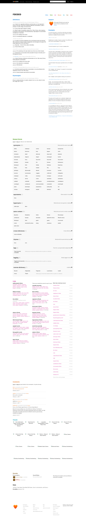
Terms (54, 509)
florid (26, 165)
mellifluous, (16, 328)
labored (37, 170)
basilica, (23, 302)
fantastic (26, 162)
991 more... (15, 317)
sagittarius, (39, 328)
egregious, (43, 328)
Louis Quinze (49, 270)
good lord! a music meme (52, 86)
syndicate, (38, 310)
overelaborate (39, 181)
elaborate (60, 154)
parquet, (25, 303)
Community (22, 1)
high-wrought (27, 170)
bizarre (15, 151)
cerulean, (26, 334)
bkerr (14, 387)
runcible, (22, 285)
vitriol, (45, 288)
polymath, (15, 315)
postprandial (15, 323)
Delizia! (50, 37)
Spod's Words (16, 339)
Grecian (48, 215)
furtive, (17, 313)
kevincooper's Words (37, 306)
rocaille (59, 270)
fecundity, (46, 307)
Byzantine (16, 215)
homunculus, (34, 292)
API (43, 506)
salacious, (44, 333)
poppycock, (44, 327)
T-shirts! (24, 513)
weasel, (17, 342)
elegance (27, 156)
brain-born (27, 151)
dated (26, 154)
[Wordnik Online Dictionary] (16, 1)
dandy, (40, 288)
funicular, (14, 342)
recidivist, (20, 340)
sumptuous (49, 223)
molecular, (15, 334)
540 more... (40, 296)
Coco (15, 242)
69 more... (36, 289)
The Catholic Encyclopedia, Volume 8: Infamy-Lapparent (57, 60)
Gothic (15, 148)
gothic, (14, 322)
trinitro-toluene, (39, 302)
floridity (37, 165)
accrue (43, 302)
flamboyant (16, 165)
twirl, (47, 300)
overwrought (60, 184)
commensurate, (35, 334)
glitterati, (44, 286)
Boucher (16, 270)
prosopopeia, (34, 307)
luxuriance (49, 170)
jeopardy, (34, 316)
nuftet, (44, 308)
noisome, (38, 333)
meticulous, (15, 329)
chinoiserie (16, 154)
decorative (38, 217)
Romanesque (60, 215)
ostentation (49, 178)
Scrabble (15, 489)
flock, (35, 288)
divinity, (25, 286)
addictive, (40, 322)
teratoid (37, 189)
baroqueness (60, 148)
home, (25, 292)
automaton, (38, 286)
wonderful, (34, 317)
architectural (16, 217)
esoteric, (25, 315)
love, (16, 321)
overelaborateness (50, 181)
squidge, (14, 340)
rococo (55, 25)
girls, (27, 321)
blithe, (21, 327)
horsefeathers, (19, 292)
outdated (16, 181)
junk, (33, 321)
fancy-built (49, 159)
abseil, (45, 315)
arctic (14, 335)
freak (26, 167)
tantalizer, (14, 343)
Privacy (54, 511)
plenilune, (14, 286)
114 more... (24, 329)
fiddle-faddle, (40, 327)
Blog (34, 506)
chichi (59, 151)
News (34, 504)
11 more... (46, 329)
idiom (26, 206)
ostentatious (60, 178)
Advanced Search (56, 514)
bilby (14, 399)
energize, (27, 327)
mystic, (18, 334)
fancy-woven (60, 159)
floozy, (39, 329)
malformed (49, 173)
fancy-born (38, 159)
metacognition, (26, 328)
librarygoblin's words (17, 332)
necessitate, (39, 300)
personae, (41, 294)
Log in (14, 141)
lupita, (36, 327)
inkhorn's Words (16, 312)
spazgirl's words (16, 326)
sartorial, (47, 308)
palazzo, (17, 305)
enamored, (40, 334)
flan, (20, 294)
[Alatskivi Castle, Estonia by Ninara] (43, 446)
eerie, (48, 321)
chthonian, (20, 284)
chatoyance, (19, 285)
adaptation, (34, 300)
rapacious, (40, 335)
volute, (14, 302)
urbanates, (34, 295)
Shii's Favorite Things (17, 319)
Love (71, 15)
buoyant (14, 288)
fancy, (37, 288)
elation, (22, 315)
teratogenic (27, 189)
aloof (41, 329)
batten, (37, 316)
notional (15, 178)
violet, (42, 288)
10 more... (21, 323)
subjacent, (15, 285)
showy (37, 223)
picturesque (27, 186)
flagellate (38, 317)
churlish (43, 335)
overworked (49, 184)
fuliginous (26, 316)
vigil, (46, 322)
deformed (38, 154)
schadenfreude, (24, 313)
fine (36, 162)
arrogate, (14, 327)
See (64, 15)
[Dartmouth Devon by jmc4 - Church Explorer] (55, 446)
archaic (37, 148)
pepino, (33, 327)
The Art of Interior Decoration (53, 95)
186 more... (25, 295)
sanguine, (34, 333)
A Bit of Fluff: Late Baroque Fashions (54, 79)
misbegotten (60, 173)
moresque (49, 175)
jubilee (47, 288)
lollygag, (34, 286)
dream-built (49, 154)
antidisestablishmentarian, (37, 313)
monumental (60, 220)
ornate (37, 178)
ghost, (17, 333)
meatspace (34, 296)
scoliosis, (34, 310)
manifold (18, 343)
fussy (59, 167)
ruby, (33, 288)
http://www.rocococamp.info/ (18, 388)
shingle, (42, 315)
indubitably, (47, 328)
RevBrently (15, 405)
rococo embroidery (18, 234)
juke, (48, 322)
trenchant (41, 310)
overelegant (16, 184)
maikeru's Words (36, 332)
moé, (14, 321)
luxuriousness (28, 173)
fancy (26, 159)
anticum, (17, 302)
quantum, (27, 333)
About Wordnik (25, 506)
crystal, (14, 333)
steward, (14, 294)
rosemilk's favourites (36, 285)
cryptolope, (37, 294)
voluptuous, (39, 315)
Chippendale (27, 270)
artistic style (16, 206)
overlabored (27, 184)
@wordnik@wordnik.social (37, 511)
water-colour (16, 225)
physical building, (46, 294)
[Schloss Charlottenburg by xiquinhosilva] (67, 446)
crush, (24, 333)
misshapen (16, 175)
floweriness (60, 165)
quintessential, (40, 308)
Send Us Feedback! (56, 506)
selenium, (34, 302)
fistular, (27, 342)
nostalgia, (22, 322)
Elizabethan (27, 215)
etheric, (33, 294)
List (55, 15)
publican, (18, 294)
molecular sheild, (35, 322)
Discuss (59, 15)
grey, (47, 286)
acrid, (20, 328)
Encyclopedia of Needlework (53, 66)
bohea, (25, 285)
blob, (25, 342)
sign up (18, 141)
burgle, (35, 321)
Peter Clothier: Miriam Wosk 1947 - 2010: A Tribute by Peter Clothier (59, 73)
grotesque (16, 170)
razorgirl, (42, 292)
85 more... (19, 288)
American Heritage (19, 477)
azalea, (41, 286)
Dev (44, 504)
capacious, (34, 308)
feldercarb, (39, 292)
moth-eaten (60, 175)
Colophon (24, 509)
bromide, (14, 313)
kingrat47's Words (36, 312)
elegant (37, 156)
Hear (67, 15)
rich (58, 186)
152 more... (40, 323)
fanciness (16, 159)
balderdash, (34, 328)
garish (37, 220)
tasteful (59, 223)
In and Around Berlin (52, 103)
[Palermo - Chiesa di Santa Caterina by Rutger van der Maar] (43, 434)
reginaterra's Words (36, 299)
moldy (26, 175)
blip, (23, 340)
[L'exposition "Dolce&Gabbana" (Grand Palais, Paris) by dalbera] (43, 423)
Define (46, 15)
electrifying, (34, 315)
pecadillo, (39, 307)
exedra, (14, 303)
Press (24, 508)
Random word (36, 1)
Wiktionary (16, 56)
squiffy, (17, 340)
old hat (26, 178)
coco (26, 242)
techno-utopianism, (39, 295)
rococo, (22, 294)
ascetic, (36, 335)
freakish (37, 167)
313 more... (47, 310)
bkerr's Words (35, 291)
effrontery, (18, 327)
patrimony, (45, 316)
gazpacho (19, 295)
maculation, (18, 316)
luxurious (16, 173)
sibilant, (41, 333)
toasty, (23, 334)
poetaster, (25, 322)
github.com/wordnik (46, 508)
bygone (48, 151)
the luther (34, 323)
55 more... (26, 305)
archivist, (43, 313)
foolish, (45, 321)
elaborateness (17, 156)
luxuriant (59, 170)
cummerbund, (21, 342)
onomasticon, (15, 284)
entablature (21, 305)
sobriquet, (26, 340)
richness (15, 189)
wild (58, 189)
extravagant (49, 156)
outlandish (27, 181)
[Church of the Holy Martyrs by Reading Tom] (55, 422)
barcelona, (37, 301)
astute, (46, 301)
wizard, (20, 334)
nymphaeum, (27, 302)
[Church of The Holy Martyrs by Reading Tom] (67, 422)
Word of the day (29, 1)
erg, (13, 328)
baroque (48, 148)
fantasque (16, 162)
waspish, (22, 286)
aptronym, (25, 321)
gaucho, (25, 294)
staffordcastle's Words (18, 283)
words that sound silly (37, 326)
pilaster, (20, 302)
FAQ (24, 511)
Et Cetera (55, 504)
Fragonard (38, 270)
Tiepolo (26, 273)
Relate (51, 15)
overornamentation (40, 184)
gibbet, (18, 321)
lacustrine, (23, 316)
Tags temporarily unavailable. (17, 252)
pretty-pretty (49, 186)
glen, (19, 322)
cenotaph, (22, 303)
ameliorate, (44, 334)
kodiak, (43, 301)
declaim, (24, 327)
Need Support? (55, 508)
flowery (15, 167)
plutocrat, (14, 316)
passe (15, 186)
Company (25, 504)
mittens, (21, 321)
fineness (48, 162)
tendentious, (24, 284)
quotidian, (15, 292)
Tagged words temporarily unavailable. (19, 261)
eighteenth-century (50, 217)
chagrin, (38, 321)
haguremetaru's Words (37, 319)
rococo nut (20, 401)
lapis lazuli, (42, 321)
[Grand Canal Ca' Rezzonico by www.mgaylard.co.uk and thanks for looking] (31, 422)
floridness (49, 165)
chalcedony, (18, 286)
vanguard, (43, 307)
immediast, (45, 295)
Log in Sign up (70, 1)
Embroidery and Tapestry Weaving (54, 49)
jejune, (33, 335)
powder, (43, 322)
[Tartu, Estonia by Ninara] (67, 434)
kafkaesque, (19, 315)
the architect (15, 299)
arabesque (27, 148)
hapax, (16, 322)
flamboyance (60, 162)
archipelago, (15, 295)
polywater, (46, 292)
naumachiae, (18, 303)
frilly (48, 167)
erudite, (20, 313)
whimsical (49, 189)
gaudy (48, 220)
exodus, (40, 301)
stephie (14, 393)
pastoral (18, 329)
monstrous (38, 175)
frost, (22, 333)
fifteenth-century (61, 217)
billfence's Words (16, 291)
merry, (33, 301)
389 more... (18, 335)
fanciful (59, 156)
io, (36, 308)
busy (37, 151)
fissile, (28, 292)
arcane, (19, 333)
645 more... (43, 317)
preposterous (38, 186)
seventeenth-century (29, 223)
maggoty (37, 173)
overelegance (60, 181)
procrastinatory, (44, 300)
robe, (23, 292)
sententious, (41, 316)
